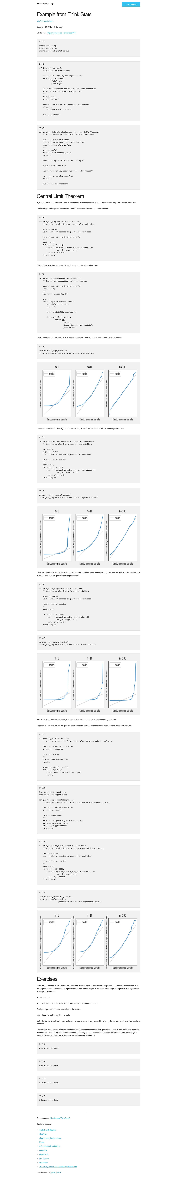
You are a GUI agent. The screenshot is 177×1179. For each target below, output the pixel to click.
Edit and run (131, 4)
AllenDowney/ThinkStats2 (60, 1118)
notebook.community (45, 3)
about (59, 1172)
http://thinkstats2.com (45, 21)
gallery (53, 1172)
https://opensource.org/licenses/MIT (61, 32)
